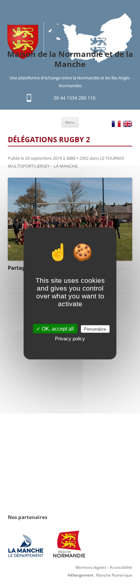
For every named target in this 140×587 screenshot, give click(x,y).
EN (127, 123)
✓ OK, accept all (55, 329)
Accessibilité (121, 567)
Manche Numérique (114, 575)
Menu (70, 122)
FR (116, 123)
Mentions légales (91, 567)
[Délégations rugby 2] (70, 219)
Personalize (95, 329)
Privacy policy (70, 338)
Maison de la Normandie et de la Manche (70, 59)
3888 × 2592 (77, 158)
